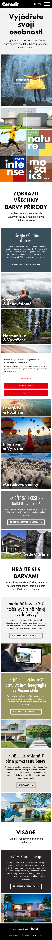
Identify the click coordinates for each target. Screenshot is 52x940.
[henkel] (34, 929)
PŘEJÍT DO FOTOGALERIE (24, 711)
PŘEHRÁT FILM (24, 80)
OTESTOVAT (24, 785)
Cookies (27, 935)
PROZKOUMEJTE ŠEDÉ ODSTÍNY (24, 522)
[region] (26, 376)
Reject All (26, 393)
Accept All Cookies (26, 385)
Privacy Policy (38, 935)
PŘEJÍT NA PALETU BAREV (24, 886)
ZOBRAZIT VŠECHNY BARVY (24, 264)
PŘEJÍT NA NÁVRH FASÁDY (24, 635)
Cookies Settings (26, 378)
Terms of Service (15, 935)
